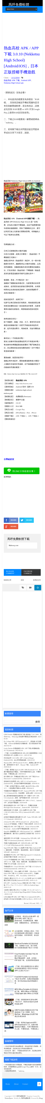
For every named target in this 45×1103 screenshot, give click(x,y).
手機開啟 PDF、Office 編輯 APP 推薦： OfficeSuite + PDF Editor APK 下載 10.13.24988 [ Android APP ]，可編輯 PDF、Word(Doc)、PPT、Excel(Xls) (22, 873)
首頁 (22, 580)
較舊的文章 (37, 580)
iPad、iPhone (31, 413)
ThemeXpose (9, 1098)
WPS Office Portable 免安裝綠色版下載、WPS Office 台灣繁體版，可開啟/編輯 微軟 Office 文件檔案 (27, 991)
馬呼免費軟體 (18, 4)
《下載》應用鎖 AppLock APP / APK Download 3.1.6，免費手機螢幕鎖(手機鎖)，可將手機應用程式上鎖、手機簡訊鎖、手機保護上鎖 (22, 772)
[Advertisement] (22, 28)
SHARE (13, 520)
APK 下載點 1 (21, 416)
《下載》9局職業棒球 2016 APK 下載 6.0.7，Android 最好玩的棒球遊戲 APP (26, 1002)
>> (41, 903)
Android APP (26, 80)
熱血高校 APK (9, 218)
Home (8, 1084)
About (16, 1084)
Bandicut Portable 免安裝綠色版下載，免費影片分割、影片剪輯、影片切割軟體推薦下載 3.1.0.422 (27, 946)
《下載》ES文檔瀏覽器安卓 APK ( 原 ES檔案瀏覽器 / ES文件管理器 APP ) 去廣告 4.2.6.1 (27, 968)
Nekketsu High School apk (14, 83)
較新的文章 (7, 580)
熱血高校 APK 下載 (12, 80)
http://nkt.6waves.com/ (24, 383)
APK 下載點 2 (33, 416)
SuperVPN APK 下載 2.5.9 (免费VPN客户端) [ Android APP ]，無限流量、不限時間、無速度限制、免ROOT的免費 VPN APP (22, 850)
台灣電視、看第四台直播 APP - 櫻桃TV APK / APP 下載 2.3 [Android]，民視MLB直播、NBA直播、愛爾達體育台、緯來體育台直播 (21, 921)
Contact (25, 1084)
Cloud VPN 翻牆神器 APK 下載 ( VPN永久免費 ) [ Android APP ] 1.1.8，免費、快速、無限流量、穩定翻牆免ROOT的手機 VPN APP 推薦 (23, 862)
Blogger (41, 1098)
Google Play (20, 409)
